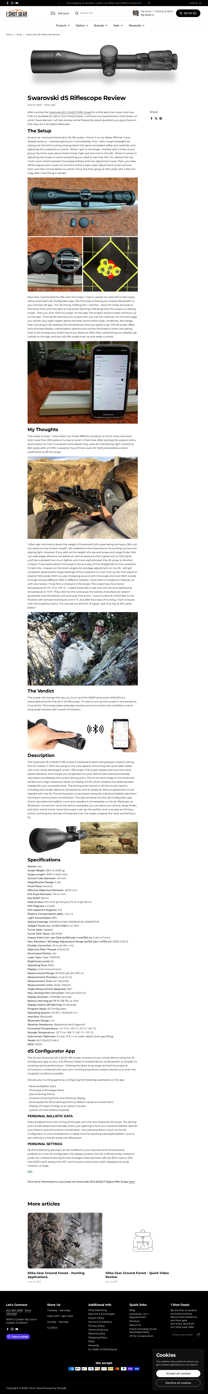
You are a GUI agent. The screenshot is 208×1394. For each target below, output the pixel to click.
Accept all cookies (178, 1373)
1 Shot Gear (35, 1388)
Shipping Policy (97, 1337)
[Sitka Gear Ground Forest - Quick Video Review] (143, 1241)
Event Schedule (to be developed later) (143, 1331)
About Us (135, 1325)
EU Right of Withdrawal (102, 1349)
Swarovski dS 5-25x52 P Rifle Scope (70, 112)
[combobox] (101, 13)
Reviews (134, 1321)
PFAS (91, 1341)
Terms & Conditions (100, 1321)
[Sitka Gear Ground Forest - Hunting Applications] (65, 1241)
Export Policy (96, 1317)
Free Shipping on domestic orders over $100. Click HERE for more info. (104, 3)
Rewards (93, 1345)
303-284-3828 (14, 1310)
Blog (19, 34)
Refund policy (96, 1333)
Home (9, 34)
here (132, 1181)
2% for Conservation (141, 1336)
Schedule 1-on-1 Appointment (138, 1316)
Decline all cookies (178, 1383)
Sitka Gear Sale (184, 1327)
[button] (153, 13)
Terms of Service (98, 1329)
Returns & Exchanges (101, 1314)
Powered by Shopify (54, 1388)
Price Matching (97, 1310)
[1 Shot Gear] (16, 13)
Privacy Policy (96, 1325)
